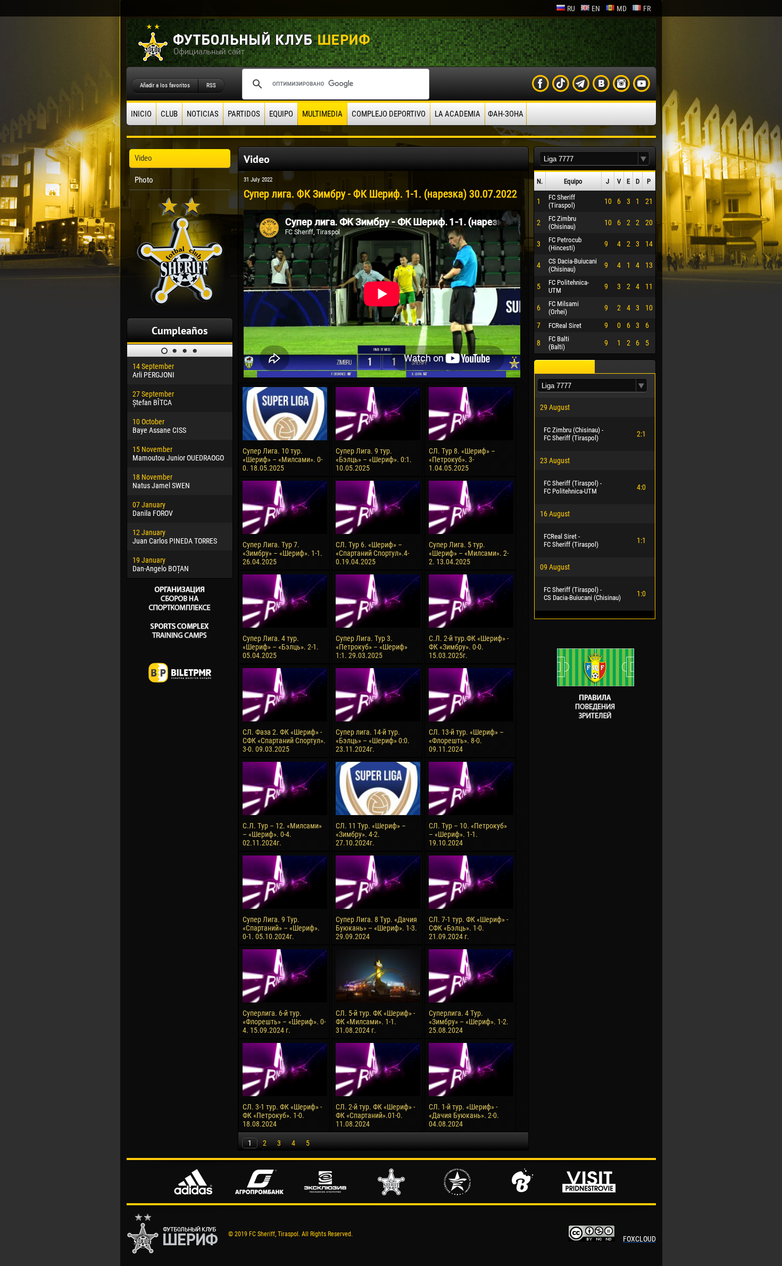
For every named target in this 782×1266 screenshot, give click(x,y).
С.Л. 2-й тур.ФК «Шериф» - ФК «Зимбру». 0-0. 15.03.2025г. (469, 647)
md (622, 8)
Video (143, 158)
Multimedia (322, 114)
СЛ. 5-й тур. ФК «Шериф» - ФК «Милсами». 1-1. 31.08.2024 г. (375, 1021)
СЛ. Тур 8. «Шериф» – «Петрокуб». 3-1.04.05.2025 (462, 459)
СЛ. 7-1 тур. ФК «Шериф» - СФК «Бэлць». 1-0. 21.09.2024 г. (468, 928)
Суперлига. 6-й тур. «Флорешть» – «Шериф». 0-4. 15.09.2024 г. (284, 1021)
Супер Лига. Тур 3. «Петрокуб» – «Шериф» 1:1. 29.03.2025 (371, 647)
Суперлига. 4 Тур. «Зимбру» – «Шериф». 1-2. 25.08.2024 (469, 1021)
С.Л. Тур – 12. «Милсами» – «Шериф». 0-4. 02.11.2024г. (282, 834)
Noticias (203, 114)
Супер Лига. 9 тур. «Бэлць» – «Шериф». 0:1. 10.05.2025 (374, 459)
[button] (644, 159)
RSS (211, 85)
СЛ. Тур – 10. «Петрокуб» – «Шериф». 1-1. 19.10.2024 (468, 834)
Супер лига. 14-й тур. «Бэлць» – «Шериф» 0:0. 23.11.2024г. (373, 740)
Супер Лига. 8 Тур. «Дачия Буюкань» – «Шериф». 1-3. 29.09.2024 (376, 928)
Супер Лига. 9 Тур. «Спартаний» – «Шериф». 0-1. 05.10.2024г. (281, 928)
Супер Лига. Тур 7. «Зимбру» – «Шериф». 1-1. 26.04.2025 (282, 553)
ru (571, 8)
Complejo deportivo (389, 114)
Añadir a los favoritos (165, 85)
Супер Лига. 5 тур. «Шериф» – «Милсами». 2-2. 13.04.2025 (469, 553)
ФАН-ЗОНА (505, 114)
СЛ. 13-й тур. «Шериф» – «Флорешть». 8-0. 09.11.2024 (466, 740)
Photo (144, 180)
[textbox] (588, 159)
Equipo (281, 114)
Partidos (244, 114)
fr (647, 8)
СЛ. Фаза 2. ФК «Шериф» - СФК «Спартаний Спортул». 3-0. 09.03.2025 (284, 740)
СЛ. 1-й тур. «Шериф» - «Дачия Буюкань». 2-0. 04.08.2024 (464, 1115)
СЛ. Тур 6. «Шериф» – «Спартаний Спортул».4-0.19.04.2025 (372, 553)
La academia (457, 114)
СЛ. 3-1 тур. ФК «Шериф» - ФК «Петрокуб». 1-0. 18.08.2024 (282, 1115)
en (596, 8)
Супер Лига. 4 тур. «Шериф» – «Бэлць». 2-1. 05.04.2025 (281, 647)
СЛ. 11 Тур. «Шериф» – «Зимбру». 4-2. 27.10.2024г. (371, 834)
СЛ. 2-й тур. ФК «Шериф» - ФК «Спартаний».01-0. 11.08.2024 (375, 1115)
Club (169, 114)
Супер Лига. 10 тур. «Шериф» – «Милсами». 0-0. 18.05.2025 (282, 459)
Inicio (141, 114)
